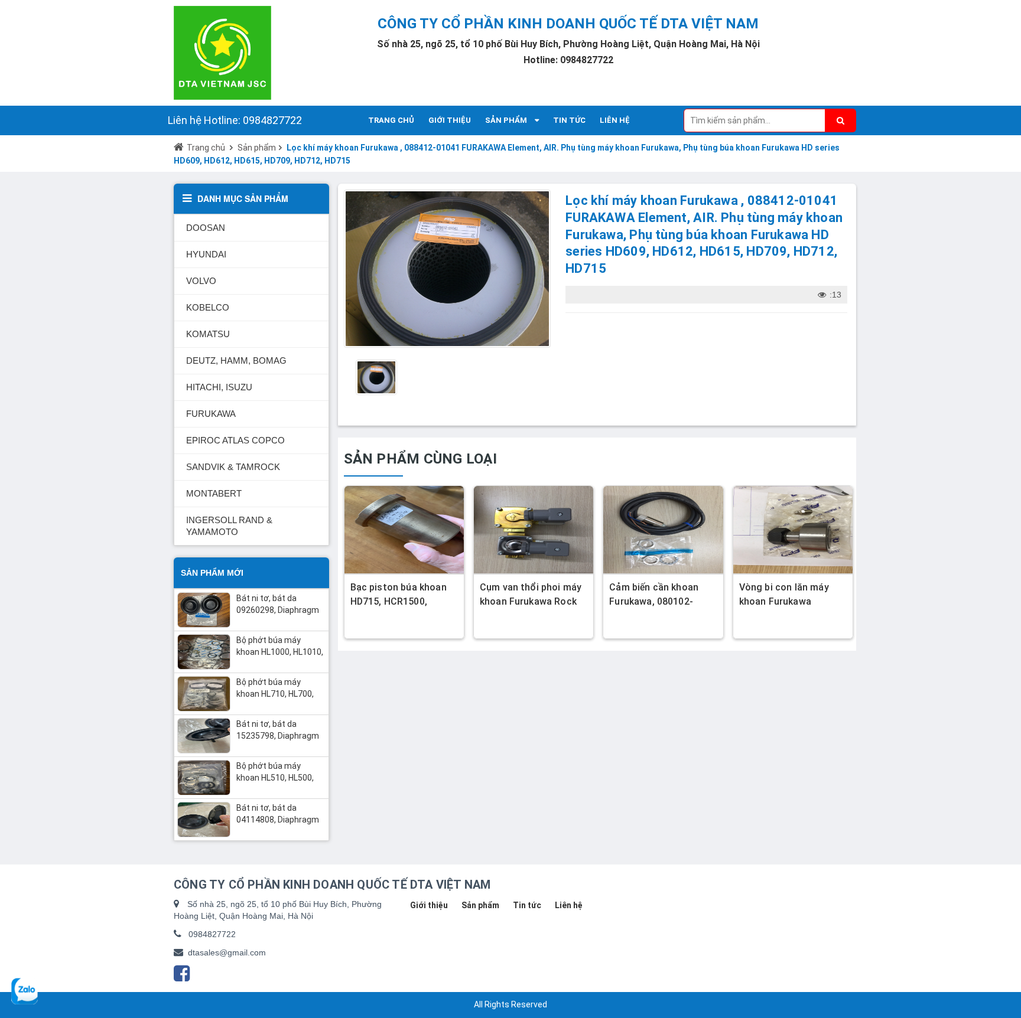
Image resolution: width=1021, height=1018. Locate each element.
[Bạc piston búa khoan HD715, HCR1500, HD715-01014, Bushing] (404, 529)
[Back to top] (1004, 959)
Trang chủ (206, 147)
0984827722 (212, 934)
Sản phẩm (257, 147)
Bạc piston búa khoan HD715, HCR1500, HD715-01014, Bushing (400, 601)
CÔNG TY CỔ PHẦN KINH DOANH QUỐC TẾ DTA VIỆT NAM (568, 23)
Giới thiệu (429, 905)
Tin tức (527, 905)
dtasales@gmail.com (227, 952)
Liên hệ (569, 905)
